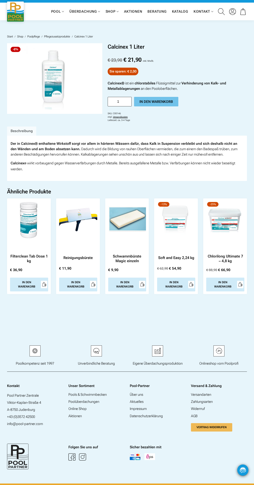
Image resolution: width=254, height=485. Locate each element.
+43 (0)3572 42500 (21, 417)
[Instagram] (82, 456)
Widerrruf (198, 409)
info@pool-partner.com (25, 424)
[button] (247, 478)
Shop (110, 11)
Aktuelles (137, 401)
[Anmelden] (232, 11)
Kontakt (202, 11)
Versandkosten (120, 117)
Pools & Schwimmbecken (87, 394)
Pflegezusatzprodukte (57, 36)
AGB (194, 416)
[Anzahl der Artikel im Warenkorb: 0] (243, 11)
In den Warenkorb (156, 101)
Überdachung (83, 11)
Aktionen (133, 11)
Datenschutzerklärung (146, 416)
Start (10, 36)
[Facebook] (71, 456)
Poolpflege (33, 36)
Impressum (138, 409)
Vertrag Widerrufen (212, 427)
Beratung (156, 11)
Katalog (180, 11)
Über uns (136, 394)
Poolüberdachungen (83, 401)
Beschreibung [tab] (22, 131)
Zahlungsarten (202, 401)
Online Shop (77, 409)
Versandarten (201, 394)
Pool (56, 11)
